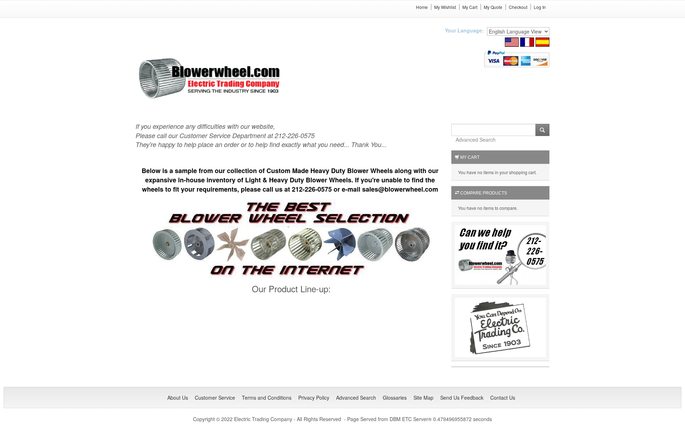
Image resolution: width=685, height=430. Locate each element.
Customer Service (215, 397)
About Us (177, 397)
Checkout (518, 7)
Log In (540, 7)
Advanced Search (476, 139)
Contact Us (502, 397)
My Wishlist (445, 7)
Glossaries (395, 397)
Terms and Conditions (266, 397)
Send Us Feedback (461, 397)
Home (422, 7)
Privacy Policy (313, 397)
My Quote (493, 7)
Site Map (423, 397)
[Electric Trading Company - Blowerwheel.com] (210, 78)
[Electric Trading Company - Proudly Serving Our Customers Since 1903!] (500, 327)
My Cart (469, 7)
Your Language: (464, 30)
